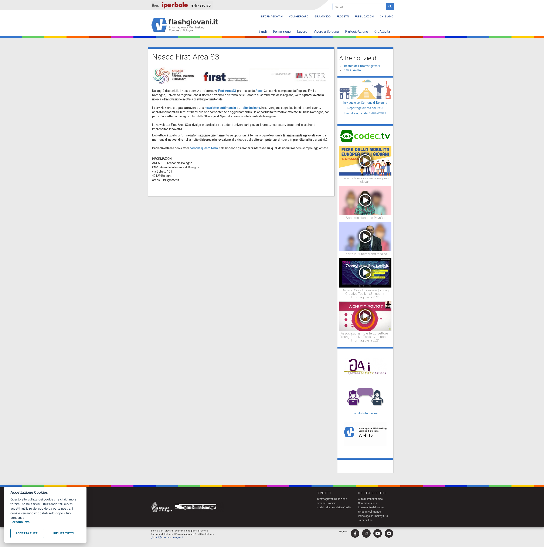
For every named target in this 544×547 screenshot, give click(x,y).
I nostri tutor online (365, 413)
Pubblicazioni (364, 16)
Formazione (282, 32)
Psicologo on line (368, 515)
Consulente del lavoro (371, 507)
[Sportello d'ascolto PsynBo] (365, 200)
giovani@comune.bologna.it (167, 537)
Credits (347, 507)
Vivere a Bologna (326, 32)
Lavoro (302, 32)
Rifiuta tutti (63, 533)
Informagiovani (272, 16)
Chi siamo (386, 16)
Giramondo (322, 16)
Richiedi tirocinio (326, 503)
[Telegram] (389, 533)
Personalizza (20, 522)
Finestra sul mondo (369, 511)
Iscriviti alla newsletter (330, 507)
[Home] (186, 25)
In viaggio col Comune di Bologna (365, 102)
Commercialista (367, 503)
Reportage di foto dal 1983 (365, 108)
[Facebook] (355, 533)
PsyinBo (383, 515)
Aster (259, 90)
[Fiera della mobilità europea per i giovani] (365, 160)
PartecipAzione (356, 32)
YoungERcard (299, 16)
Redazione (340, 498)
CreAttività (382, 32)
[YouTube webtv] (377, 533)
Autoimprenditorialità (370, 498)
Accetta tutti (27, 533)
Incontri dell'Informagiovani (362, 66)
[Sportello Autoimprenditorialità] (365, 236)
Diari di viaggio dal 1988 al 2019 (365, 113)
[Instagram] (366, 533)
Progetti (343, 16)
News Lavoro (352, 70)
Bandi (262, 32)
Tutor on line (365, 520)
